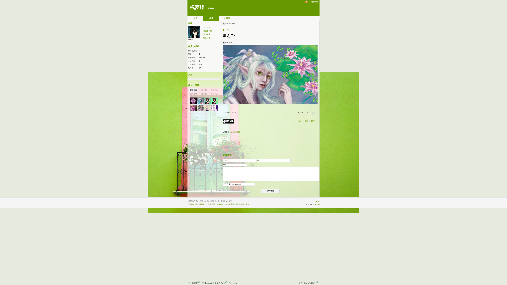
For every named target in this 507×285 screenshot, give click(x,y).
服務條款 (220, 204)
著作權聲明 (229, 204)
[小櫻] (214, 101)
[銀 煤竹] (193, 108)
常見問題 (211, 204)
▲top (318, 201)
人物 (233, 132)
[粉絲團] (190, 282)
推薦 (299, 121)
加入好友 (206, 27)
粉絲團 (194, 283)
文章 (195, 18)
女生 (238, 132)
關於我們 (202, 204)
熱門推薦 (214, 94)
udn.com (317, 204)
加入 (305, 283)
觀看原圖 (228, 43)
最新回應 (204, 90)
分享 (306, 121)
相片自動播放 (230, 24)
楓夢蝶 (197, 7)
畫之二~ (227, 30)
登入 (300, 283)
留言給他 (206, 38)
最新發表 (193, 90)
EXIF (313, 121)
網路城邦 (311, 283)
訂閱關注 (206, 34)
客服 (247, 204)
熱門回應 (204, 94)
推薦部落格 (207, 31)
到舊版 (210, 8)
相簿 (211, 18)
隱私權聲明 (240, 204)
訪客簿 (227, 18)
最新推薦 (214, 90)
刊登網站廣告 (192, 204)
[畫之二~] (193, 101)
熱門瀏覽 (193, 94)
